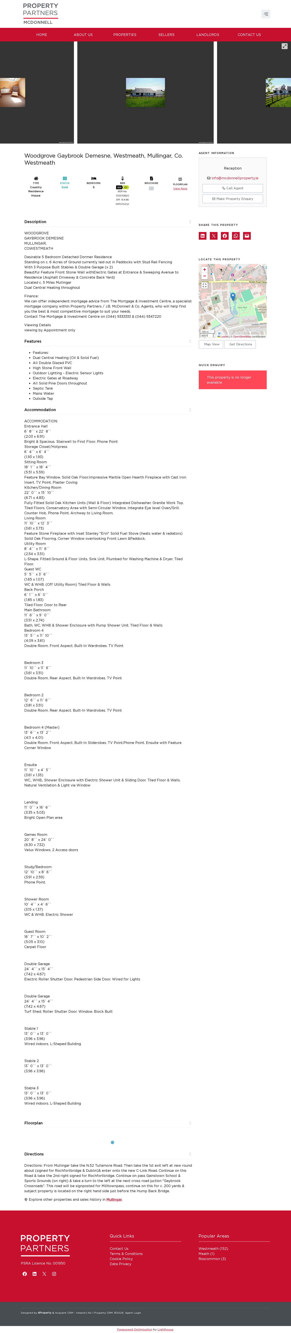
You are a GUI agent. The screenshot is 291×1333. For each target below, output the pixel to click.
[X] (44, 1274)
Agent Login (133, 1312)
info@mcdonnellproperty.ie (235, 178)
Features (32, 341)
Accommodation (40, 409)
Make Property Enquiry (234, 199)
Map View (212, 344)
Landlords (207, 35)
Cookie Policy (121, 1259)
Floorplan (33, 1123)
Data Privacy (120, 1264)
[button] (233, 296)
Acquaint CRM (64, 1312)
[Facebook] (25, 1274)
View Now (180, 188)
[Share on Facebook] (225, 236)
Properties (124, 35)
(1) (207, 1254)
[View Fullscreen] (204, 285)
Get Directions (240, 344)
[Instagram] (54, 1274)
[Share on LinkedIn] (202, 236)
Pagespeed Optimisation (134, 1329)
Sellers (166, 35)
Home (41, 35)
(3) (212, 1259)
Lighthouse (165, 1329)
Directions (34, 1154)
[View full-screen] (285, 46)
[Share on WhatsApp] (236, 236)
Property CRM (103, 1312)
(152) (213, 1248)
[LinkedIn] (34, 1274)
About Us (83, 35)
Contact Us (249, 35)
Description (35, 221)
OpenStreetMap (242, 336)
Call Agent (234, 188)
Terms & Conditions (126, 1254)
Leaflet (224, 336)
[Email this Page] (214, 236)
